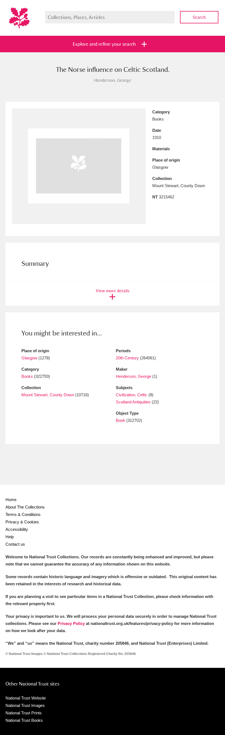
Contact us (15, 544)
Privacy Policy (71, 623)
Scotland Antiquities (133, 402)
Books (27, 376)
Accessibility (16, 529)
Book (120, 420)
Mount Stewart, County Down (47, 394)
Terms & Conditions (23, 514)
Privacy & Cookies (22, 522)
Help (9, 536)
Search (199, 17)
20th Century (127, 358)
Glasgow (29, 358)
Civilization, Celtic (131, 394)
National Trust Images (25, 705)
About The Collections (25, 507)
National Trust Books (24, 720)
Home (10, 499)
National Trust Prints (23, 713)
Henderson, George (133, 376)
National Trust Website (25, 698)
